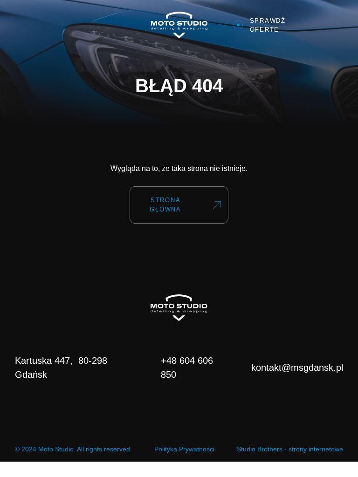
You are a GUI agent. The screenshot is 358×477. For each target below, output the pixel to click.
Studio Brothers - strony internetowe (290, 449)
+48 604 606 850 (187, 367)
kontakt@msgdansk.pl (297, 367)
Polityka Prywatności (184, 449)
